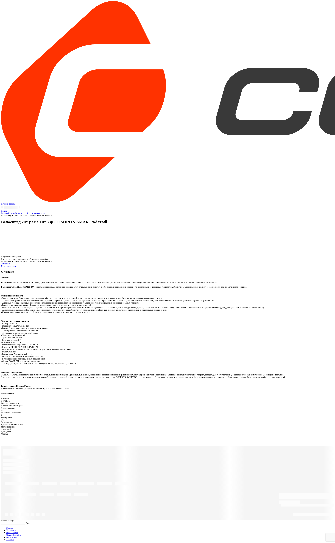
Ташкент (10, 540)
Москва (9, 528)
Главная (4, 213)
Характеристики (8, 266)
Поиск (29, 523)
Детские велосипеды (35, 213)
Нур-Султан (11, 537)
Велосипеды (20, 213)
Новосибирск (12, 532)
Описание (5, 264)
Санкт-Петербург (14, 535)
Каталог (11, 213)
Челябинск (11, 530)
